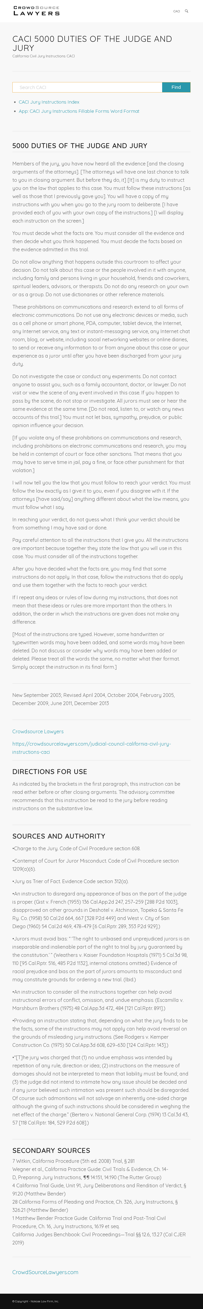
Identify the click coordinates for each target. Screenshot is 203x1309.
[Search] (186, 11)
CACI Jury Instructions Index (49, 102)
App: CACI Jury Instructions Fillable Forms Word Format (79, 111)
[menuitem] (176, 11)
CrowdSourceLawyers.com (45, 1272)
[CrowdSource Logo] (36, 11)
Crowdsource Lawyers (38, 731)
